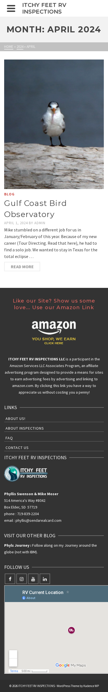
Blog (9, 194)
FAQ (9, 437)
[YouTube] (33, 579)
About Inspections (25, 428)
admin (39, 223)
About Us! (15, 418)
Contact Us (17, 447)
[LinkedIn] (45, 579)
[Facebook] (10, 579)
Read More (22, 266)
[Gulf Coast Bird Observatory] (54, 124)
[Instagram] (21, 579)
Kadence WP (91, 686)
